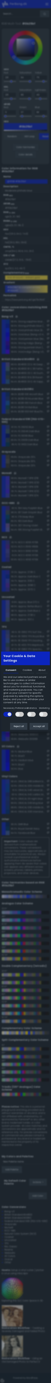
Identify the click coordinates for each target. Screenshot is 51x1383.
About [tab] (41, 670)
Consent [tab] (11, 670)
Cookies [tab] (27, 670)
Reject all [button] (19, 726)
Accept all (39, 726)
